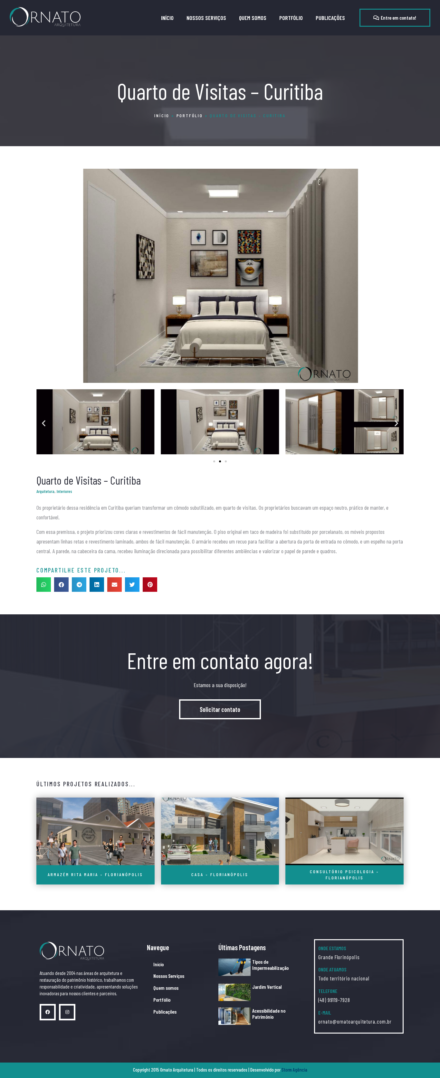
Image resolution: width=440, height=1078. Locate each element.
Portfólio (291, 17)
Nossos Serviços (206, 17)
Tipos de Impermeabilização (270, 965)
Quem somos (252, 17)
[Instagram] (67, 1012)
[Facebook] (48, 1012)
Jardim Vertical (267, 987)
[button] (394, 18)
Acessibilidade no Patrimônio (268, 1013)
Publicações (330, 17)
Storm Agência (294, 1070)
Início (167, 17)
